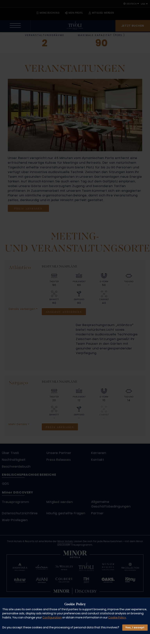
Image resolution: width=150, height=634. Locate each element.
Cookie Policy (117, 617)
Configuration (52, 617)
